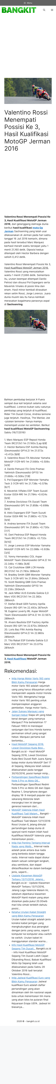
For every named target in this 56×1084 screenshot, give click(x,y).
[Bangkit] (18, 10)
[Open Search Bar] (44, 10)
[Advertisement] (28, 48)
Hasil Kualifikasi (17, 658)
